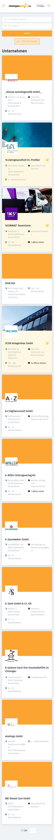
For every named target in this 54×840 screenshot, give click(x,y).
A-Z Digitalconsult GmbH (19, 411)
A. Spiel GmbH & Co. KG (18, 603)
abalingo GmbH (14, 736)
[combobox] (27, 19)
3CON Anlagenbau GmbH (19, 343)
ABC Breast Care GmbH (17, 798)
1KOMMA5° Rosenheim (18, 225)
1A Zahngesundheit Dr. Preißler (22, 159)
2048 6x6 (10, 283)
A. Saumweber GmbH (17, 539)
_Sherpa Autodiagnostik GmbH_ (23, 91)
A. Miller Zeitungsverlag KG (20, 475)
